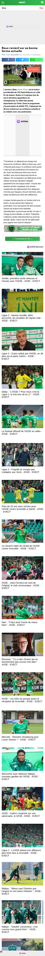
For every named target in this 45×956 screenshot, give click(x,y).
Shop (41, 7)
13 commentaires (36, 55)
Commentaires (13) (22, 239)
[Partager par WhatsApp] (36, 60)
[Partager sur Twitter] (22, 60)
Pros (3, 55)
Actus (4, 7)
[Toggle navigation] (3, 2)
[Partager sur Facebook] (8, 60)
